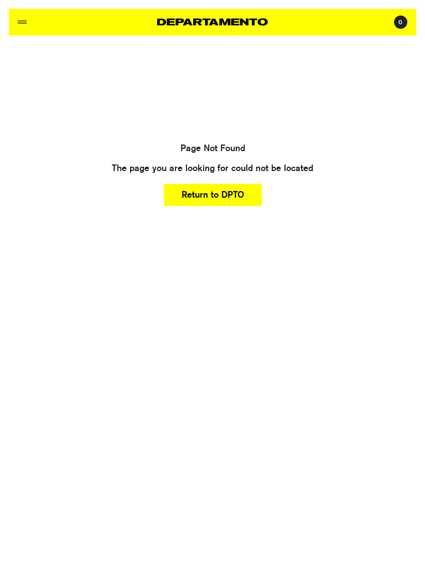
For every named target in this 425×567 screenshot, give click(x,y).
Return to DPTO (213, 194)
